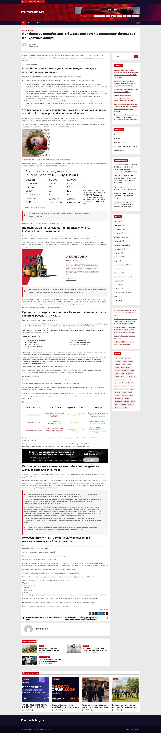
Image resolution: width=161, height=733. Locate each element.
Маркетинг (117, 257)
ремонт (128, 16)
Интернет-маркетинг (120, 245)
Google (117, 377)
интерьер (117, 392)
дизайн (133, 389)
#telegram (118, 361)
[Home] (23, 23)
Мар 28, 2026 (43, 663)
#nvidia (127, 358)
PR (126, 377)
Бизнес (24, 30)
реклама (120, 16)
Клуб (38, 23)
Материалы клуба (119, 142)
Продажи (47, 657)
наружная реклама (127, 395)
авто (129, 380)
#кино (129, 364)
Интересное (118, 241)
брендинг (117, 386)
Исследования (118, 249)
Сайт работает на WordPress (28, 729)
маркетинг (113, 16)
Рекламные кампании (120, 293)
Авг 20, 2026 (28, 710)
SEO (124, 16)
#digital (121, 358)
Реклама (116, 289)
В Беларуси (117, 229)
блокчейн (130, 383)
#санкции (131, 370)
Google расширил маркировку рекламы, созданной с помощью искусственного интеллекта (125, 83)
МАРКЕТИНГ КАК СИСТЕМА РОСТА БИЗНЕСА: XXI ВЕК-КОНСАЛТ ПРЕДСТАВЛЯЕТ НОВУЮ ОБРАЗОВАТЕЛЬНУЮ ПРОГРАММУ (34, 708)
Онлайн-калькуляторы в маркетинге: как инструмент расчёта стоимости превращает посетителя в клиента (125, 321)
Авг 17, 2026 (57, 710)
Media (122, 377)
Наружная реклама (120, 265)
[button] (134, 23)
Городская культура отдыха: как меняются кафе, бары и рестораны (95, 706)
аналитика (117, 383)
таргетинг (117, 407)
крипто (130, 392)
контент (124, 392)
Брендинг (117, 225)
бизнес (108, 16)
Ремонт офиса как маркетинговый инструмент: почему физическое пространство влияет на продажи (124, 329)
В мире (116, 233)
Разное (30, 30)
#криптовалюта (125, 367)
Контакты (47, 23)
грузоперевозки (119, 389)
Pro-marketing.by (32, 12)
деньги (127, 389)
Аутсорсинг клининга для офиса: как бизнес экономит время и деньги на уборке (94, 650)
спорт (116, 404)
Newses (42, 729)
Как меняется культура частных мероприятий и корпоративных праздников (50, 650)
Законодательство (119, 237)
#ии (124, 364)
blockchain (129, 373)
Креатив (116, 253)
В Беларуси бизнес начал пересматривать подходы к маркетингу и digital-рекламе (123, 98)
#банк (125, 361)
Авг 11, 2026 (42, 652)
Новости (116, 269)
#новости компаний (100, 16)
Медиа (116, 261)
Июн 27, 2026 (87, 652)
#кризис (117, 367)
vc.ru (106, 610)
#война (131, 361)
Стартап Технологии (120, 380)
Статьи (116, 297)
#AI (116, 358)
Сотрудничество (119, 150)
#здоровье (118, 364)
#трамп (117, 373)
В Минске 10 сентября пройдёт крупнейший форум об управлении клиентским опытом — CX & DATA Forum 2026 (65, 708)
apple (122, 373)
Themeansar (51, 729)
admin (35, 44)
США (135, 377)
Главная (30, 23)
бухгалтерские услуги (128, 386)
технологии (125, 407)
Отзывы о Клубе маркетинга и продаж (126, 146)
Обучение (117, 273)
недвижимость (119, 398)
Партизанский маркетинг (121, 277)
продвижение (135, 16)
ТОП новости (118, 301)
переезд (127, 398)
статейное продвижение (127, 404)
